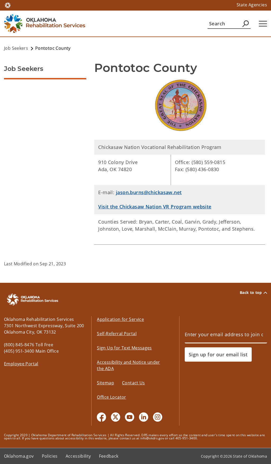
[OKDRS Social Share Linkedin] (143, 417)
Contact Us (133, 383)
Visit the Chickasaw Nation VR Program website (154, 206)
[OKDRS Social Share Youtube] (129, 417)
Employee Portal (21, 364)
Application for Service (120, 319)
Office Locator (111, 397)
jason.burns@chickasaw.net (149, 192)
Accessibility (78, 456)
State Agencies (252, 5)
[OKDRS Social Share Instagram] (157, 417)
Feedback (109, 456)
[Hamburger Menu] (263, 24)
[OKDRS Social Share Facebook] (101, 417)
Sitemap (105, 383)
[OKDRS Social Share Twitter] (115, 417)
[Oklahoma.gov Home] (7, 4)
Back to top (251, 292)
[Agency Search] (245, 23)
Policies (50, 456)
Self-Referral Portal (117, 333)
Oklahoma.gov (19, 456)
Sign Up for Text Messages (124, 348)
